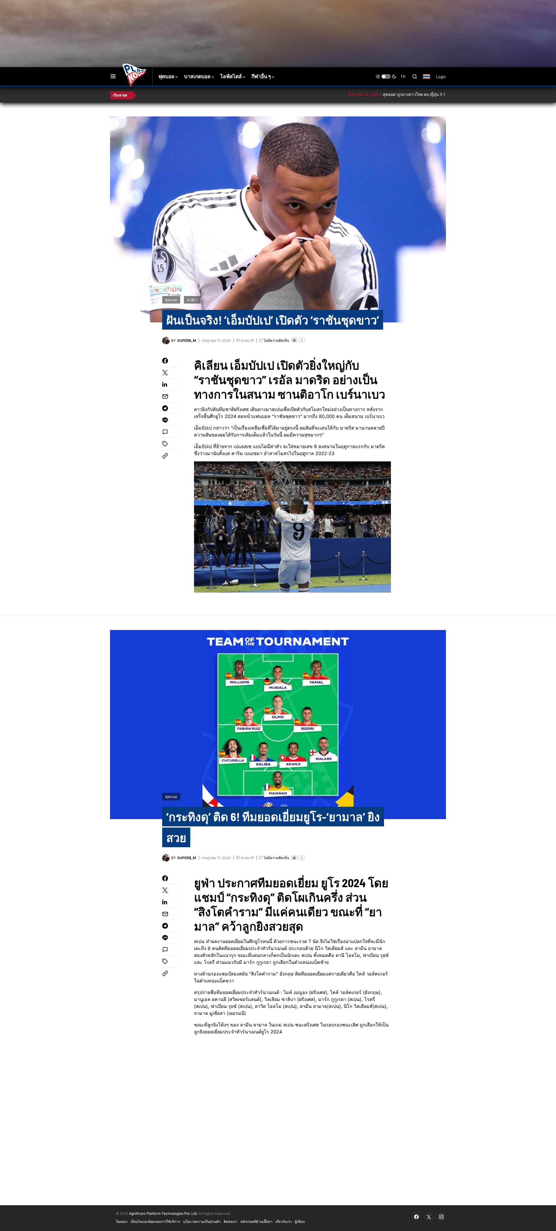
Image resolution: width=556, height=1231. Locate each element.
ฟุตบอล (171, 300)
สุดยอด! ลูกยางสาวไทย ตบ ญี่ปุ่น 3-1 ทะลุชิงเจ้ (383, 94)
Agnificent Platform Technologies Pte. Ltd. (163, 1213)
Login (441, 76)
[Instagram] (441, 1217)
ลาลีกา (192, 300)
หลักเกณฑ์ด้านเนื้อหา (256, 1221)
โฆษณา (122, 1221)
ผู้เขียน (300, 1221)
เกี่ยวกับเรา (283, 1221)
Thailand (429, 80)
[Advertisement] (213, 19)
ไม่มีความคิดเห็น (276, 340)
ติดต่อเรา (230, 1221)
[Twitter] (429, 1217)
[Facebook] (416, 1217)
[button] (113, 76)
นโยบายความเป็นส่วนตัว (202, 1221)
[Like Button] (294, 340)
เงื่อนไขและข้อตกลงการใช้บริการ (155, 1221)
